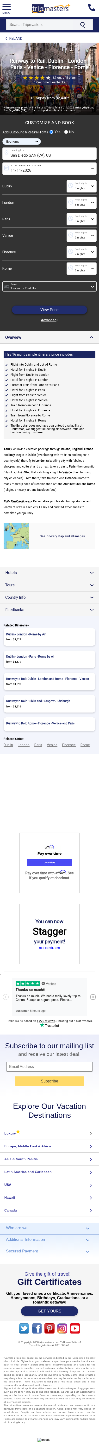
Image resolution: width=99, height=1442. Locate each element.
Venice (7, 236)
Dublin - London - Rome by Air (26, 634)
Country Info (51, 597)
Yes (58, 132)
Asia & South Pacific (21, 1159)
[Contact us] (93, 8)
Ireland (15, 38)
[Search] (83, 25)
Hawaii (9, 1197)
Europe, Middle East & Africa (27, 1146)
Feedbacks (51, 609)
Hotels (51, 572)
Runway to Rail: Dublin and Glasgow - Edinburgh (38, 701)
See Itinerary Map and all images (62, 536)
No (71, 132)
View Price (49, 309)
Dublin (7, 186)
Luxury (12, 1133)
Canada (10, 1210)
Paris (6, 219)
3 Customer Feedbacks (49, 82)
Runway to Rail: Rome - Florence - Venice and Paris (40, 723)
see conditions (49, 948)
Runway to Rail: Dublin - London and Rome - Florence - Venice (47, 679)
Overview (50, 337)
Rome (7, 269)
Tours (51, 585)
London (8, 203)
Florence (9, 252)
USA (7, 1185)
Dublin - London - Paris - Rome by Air (30, 656)
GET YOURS (49, 1311)
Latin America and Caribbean (28, 1172)
